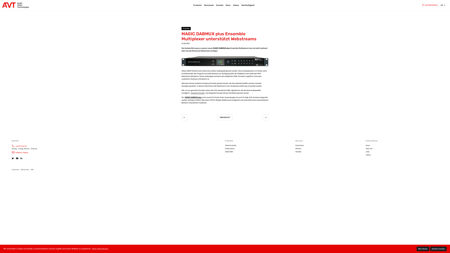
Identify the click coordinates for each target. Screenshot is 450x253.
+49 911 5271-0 (21, 146)
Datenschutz (25, 169)
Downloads (209, 5)
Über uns (369, 149)
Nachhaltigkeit (248, 5)
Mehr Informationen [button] (100, 249)
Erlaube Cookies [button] (438, 249)
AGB (32, 169)
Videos (236, 5)
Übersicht (225, 117)
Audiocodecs (230, 149)
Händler (298, 152)
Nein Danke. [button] (423, 249)
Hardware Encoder (198, 93)
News (228, 5)
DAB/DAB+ (229, 152)
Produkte (197, 5)
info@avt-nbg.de (21, 153)
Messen (298, 149)
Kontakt (219, 5)
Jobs (367, 152)
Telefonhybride (230, 145)
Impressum (15, 169)
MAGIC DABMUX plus (193, 97)
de (442, 5)
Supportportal (431, 5)
